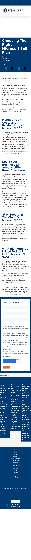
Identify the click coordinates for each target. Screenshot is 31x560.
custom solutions (17, 179)
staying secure (6, 231)
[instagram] (18, 501)
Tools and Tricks (10, 64)
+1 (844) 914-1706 (13, 1)
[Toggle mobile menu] (28, 9)
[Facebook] (5, 69)
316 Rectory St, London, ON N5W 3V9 (15, 488)
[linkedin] (15, 501)
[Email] (25, 69)
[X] (12, 69)
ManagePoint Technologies (12, 101)
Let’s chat (17, 295)
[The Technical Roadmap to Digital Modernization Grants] (15, 380)
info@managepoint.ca (22, 1)
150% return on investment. (13, 153)
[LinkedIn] (18, 69)
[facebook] (12, 501)
